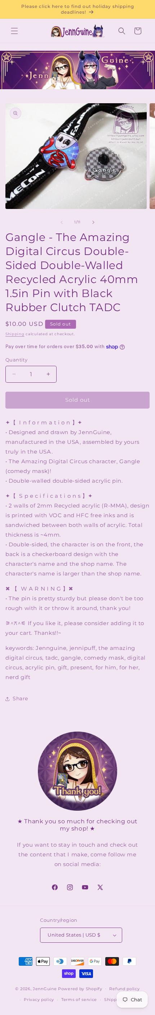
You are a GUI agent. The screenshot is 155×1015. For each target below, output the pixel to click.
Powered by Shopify (80, 988)
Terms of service (79, 999)
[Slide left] (62, 222)
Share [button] (20, 698)
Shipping (15, 334)
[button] (14, 31)
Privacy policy (39, 999)
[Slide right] (93, 222)
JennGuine (45, 988)
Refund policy (124, 988)
